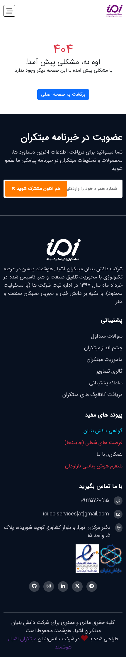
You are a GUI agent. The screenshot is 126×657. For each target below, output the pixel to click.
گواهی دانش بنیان (103, 431)
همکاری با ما (109, 454)
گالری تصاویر (109, 371)
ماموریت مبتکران (104, 359)
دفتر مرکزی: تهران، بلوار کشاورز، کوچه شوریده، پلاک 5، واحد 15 (57, 531)
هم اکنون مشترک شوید (39, 188)
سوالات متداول (106, 336)
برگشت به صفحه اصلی (63, 94)
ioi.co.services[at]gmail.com (76, 514)
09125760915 (95, 500)
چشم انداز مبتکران (103, 348)
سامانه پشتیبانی (105, 383)
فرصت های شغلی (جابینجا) (93, 442)
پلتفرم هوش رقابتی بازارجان (93, 466)
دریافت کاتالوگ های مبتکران (92, 395)
